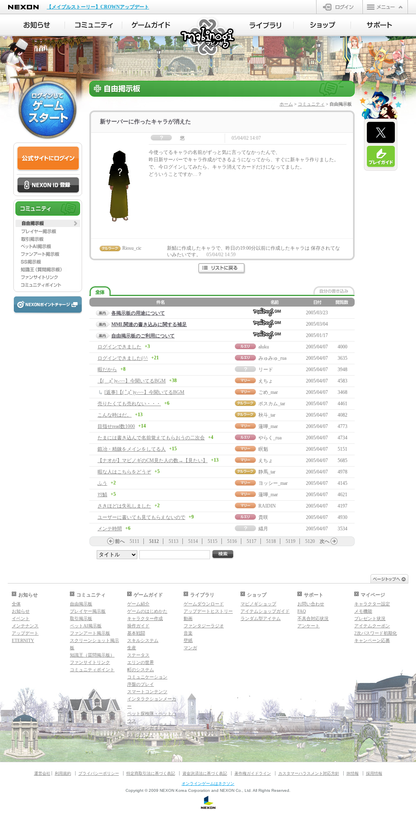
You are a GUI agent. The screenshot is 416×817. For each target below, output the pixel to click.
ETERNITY (23, 640)
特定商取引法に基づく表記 (150, 773)
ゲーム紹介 (138, 603)
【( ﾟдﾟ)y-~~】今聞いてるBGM (132, 381)
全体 (16, 603)
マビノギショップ (258, 603)
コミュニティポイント (92, 669)
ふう (102, 483)
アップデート (25, 633)
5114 (193, 541)
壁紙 (188, 640)
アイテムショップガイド (265, 611)
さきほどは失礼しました (124, 506)
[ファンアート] (47, 254)
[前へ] (110, 541)
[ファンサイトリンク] (47, 277)
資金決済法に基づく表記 (204, 773)
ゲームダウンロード (204, 603)
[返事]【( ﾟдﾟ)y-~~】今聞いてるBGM (144, 392)
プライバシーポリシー (98, 773)
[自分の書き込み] (334, 290)
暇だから (107, 369)
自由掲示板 (81, 603)
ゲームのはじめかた (147, 611)
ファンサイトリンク (90, 662)
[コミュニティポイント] (47, 285)
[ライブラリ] (265, 25)
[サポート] (379, 25)
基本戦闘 (136, 633)
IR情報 (353, 773)
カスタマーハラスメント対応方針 (308, 773)
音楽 (188, 633)
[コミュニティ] (93, 25)
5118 (271, 541)
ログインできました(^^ (123, 358)
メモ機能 (363, 611)
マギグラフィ (140, 735)
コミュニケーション (147, 676)
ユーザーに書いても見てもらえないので (141, 517)
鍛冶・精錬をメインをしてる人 (132, 449)
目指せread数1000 (116, 426)
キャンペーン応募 (372, 640)
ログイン (339, 7)
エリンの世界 (140, 662)
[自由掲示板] (47, 223)
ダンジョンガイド (145, 728)
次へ (324, 541)
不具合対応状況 (313, 618)
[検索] (223, 554)
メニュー (385, 7)
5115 (212, 541)
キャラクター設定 (372, 603)
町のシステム (140, 669)
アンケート (308, 625)
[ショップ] (322, 25)
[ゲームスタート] (47, 109)
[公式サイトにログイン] (48, 158)
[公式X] (380, 132)
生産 (131, 647)
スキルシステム (142, 640)
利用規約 (63, 773)
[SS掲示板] (47, 262)
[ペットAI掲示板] (47, 246)
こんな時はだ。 (115, 415)
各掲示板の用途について (138, 313)
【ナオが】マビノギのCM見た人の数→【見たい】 (153, 460)
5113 (173, 541)
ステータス (138, 655)
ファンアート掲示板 (90, 633)
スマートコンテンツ (147, 691)
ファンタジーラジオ (204, 625)
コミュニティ (311, 104)
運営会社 (42, 773)
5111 (134, 541)
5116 (232, 541)
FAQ (301, 611)
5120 (310, 541)
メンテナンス (25, 625)
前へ (120, 541)
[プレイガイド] (380, 156)
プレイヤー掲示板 (88, 611)
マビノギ (208, 37)
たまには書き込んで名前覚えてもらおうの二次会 (151, 438)
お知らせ (21, 611)
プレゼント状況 (370, 618)
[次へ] (334, 541)
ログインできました (119, 347)
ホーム (286, 104)
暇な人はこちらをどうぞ (124, 472)
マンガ (190, 647)
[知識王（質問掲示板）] (47, 269)
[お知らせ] (36, 25)
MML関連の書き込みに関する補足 (149, 324)
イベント (21, 618)
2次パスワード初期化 (375, 633)
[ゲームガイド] (151, 25)
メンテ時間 (110, 529)
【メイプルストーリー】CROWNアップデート (98, 7)
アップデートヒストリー (208, 611)
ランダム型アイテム (260, 618)
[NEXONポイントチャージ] (47, 305)
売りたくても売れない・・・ (129, 403)
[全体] (100, 291)
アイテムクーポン (372, 625)
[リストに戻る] (222, 268)
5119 (290, 541)
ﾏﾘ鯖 (102, 494)
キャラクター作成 (145, 618)
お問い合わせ (310, 603)
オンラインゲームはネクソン (208, 783)
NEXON (23, 7)
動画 (188, 618)
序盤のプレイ (140, 684)
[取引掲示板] (47, 238)
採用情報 (374, 773)
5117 (251, 541)
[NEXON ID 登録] (48, 185)
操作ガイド (138, 625)
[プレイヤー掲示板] (47, 231)
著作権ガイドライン (252, 773)
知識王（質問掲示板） (92, 655)
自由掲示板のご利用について (143, 336)
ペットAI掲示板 (86, 625)
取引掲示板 (81, 618)
